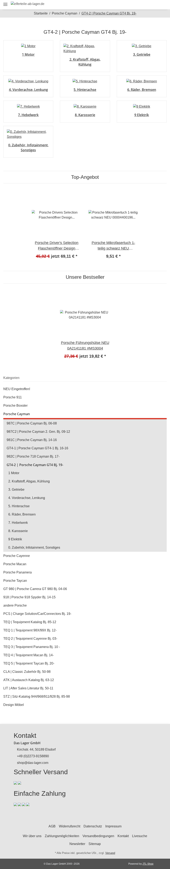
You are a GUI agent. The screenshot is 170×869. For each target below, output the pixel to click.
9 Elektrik (141, 115)
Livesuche (139, 836)
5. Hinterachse (85, 89)
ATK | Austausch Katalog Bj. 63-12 (28, 680)
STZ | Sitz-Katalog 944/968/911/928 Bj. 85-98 (36, 696)
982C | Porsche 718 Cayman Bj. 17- (33, 456)
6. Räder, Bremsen (141, 89)
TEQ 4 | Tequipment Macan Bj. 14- (28, 655)
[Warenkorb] (162, 4)
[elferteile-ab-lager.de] (27, 4)
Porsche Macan (14, 564)
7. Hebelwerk (28, 115)
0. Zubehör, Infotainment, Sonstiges (34, 547)
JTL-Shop (147, 863)
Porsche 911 (12, 397)
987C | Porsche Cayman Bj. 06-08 (32, 423)
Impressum (113, 826)
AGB (52, 826)
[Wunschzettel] (153, 4)
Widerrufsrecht (69, 826)
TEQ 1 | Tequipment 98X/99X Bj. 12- (30, 630)
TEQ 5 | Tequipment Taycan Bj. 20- (28, 663)
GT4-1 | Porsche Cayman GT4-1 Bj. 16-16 (37, 448)
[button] (134, 4)
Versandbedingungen (98, 836)
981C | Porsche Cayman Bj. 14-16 (32, 440)
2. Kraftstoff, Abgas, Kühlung (29, 481)
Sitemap (95, 844)
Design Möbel (13, 705)
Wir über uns (32, 836)
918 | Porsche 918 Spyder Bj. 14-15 (29, 597)
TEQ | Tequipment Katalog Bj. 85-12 (29, 622)
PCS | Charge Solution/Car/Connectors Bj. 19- (37, 613)
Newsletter (77, 844)
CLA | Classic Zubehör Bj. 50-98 (27, 671)
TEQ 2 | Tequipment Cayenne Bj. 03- (30, 638)
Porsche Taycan (15, 580)
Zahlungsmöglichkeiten (62, 836)
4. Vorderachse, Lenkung (28, 89)
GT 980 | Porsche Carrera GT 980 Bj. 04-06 (35, 589)
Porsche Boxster (15, 405)
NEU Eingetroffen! (16, 389)
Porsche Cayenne (16, 556)
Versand (110, 853)
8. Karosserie (85, 115)
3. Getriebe (141, 54)
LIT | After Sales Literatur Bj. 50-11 (28, 688)
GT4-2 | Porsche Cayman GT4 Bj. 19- (35, 465)
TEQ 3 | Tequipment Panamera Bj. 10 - (31, 647)
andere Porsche (15, 605)
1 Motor (28, 54)
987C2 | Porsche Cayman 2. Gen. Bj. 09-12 (38, 431)
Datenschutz (93, 826)
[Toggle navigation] (5, 2)
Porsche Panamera (17, 572)
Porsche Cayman (16, 414)
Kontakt (123, 836)
